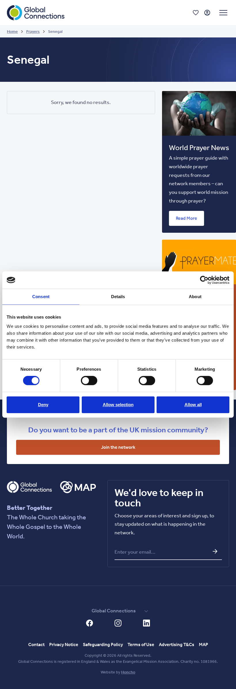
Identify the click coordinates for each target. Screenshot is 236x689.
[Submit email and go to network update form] (215, 551)
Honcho (128, 672)
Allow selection (118, 404)
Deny (43, 404)
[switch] (89, 380)
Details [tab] (118, 296)
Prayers (33, 31)
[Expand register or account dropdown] (207, 12)
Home (12, 31)
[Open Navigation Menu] (223, 12)
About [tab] (195, 296)
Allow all (193, 404)
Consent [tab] (41, 296)
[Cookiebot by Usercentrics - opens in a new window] (204, 280)
